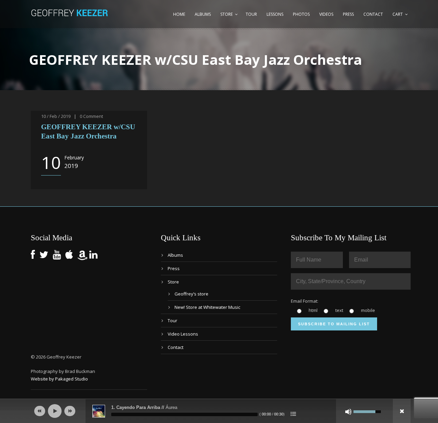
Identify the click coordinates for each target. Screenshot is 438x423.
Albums (203, 14)
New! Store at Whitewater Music (207, 307)
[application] (219, 411)
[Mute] (348, 411)
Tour (251, 14)
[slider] (184, 414)
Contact (373, 14)
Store (226, 14)
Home (179, 14)
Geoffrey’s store (191, 294)
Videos (326, 14)
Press (348, 14)
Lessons (275, 14)
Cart (397, 14)
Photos (301, 14)
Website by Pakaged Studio (59, 379)
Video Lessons (183, 334)
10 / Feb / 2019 (55, 116)
